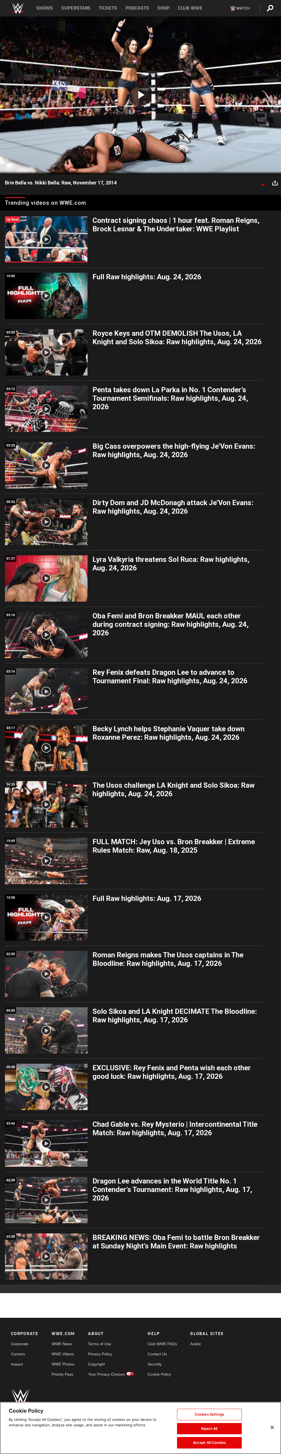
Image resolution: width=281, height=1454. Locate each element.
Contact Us (157, 1354)
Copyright (96, 1364)
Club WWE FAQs (162, 1344)
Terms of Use (99, 1344)
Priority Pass (62, 1374)
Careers (18, 1354)
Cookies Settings (209, 1414)
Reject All (209, 1428)
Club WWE (190, 8)
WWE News (62, 1344)
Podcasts (137, 8)
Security (155, 1364)
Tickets (108, 8)
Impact (17, 1364)
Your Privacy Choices (106, 1374)
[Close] (272, 1427)
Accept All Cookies (209, 1442)
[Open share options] (275, 183)
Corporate (20, 1344)
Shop (163, 8)
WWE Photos (63, 1364)
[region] (140, 1428)
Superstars (76, 8)
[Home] (17, 8)
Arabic (195, 1344)
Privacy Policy (100, 1354)
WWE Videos (63, 1354)
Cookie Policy (159, 1374)
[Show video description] (263, 183)
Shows (44, 8)
